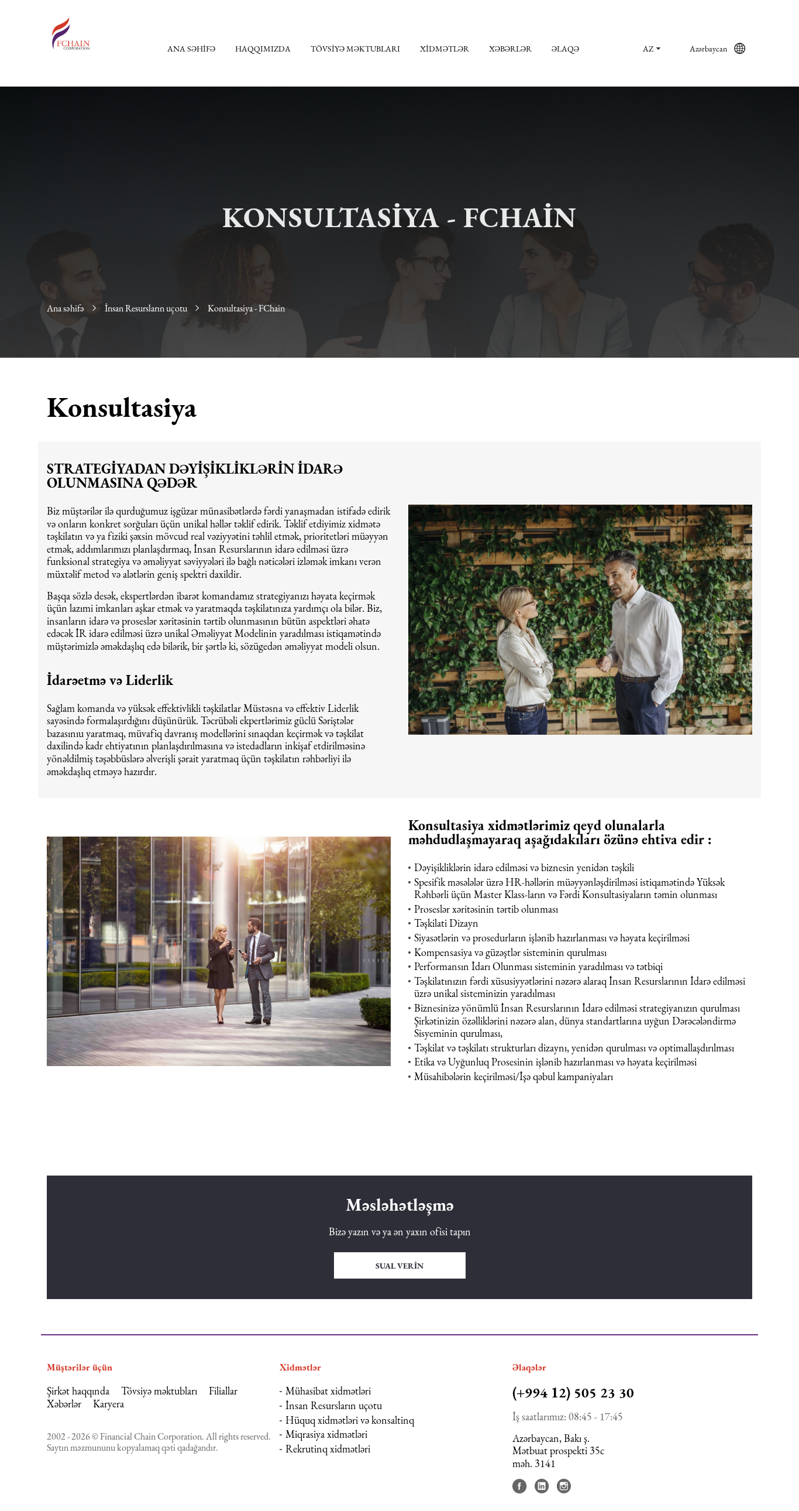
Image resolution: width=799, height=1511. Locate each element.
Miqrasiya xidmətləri (326, 1434)
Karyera (108, 1403)
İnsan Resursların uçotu (146, 308)
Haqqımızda (263, 48)
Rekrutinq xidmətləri (327, 1448)
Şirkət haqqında (78, 1390)
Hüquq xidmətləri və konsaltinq (349, 1420)
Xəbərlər (510, 48)
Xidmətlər (444, 48)
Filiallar (223, 1390)
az (648, 48)
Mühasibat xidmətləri (328, 1390)
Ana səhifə (191, 48)
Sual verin (399, 1265)
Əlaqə (565, 48)
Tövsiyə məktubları (355, 48)
